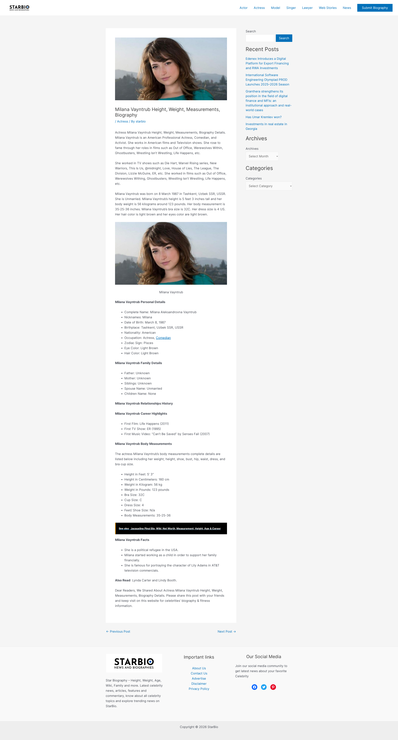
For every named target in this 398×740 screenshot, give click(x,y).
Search (251, 31)
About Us (199, 668)
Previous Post (118, 631)
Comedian (163, 338)
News (347, 8)
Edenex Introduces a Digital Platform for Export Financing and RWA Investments (267, 63)
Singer (291, 8)
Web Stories (328, 8)
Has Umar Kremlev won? (264, 117)
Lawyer (307, 8)
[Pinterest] (273, 687)
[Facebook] (254, 687)
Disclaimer (198, 684)
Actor (244, 8)
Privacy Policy (199, 689)
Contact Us (199, 673)
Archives (252, 149)
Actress (259, 8)
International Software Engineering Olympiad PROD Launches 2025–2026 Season (267, 79)
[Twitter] (264, 687)
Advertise (199, 678)
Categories (254, 178)
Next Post (227, 631)
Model (275, 8)
